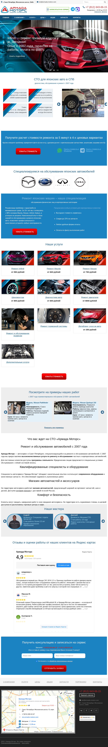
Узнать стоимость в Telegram (93, 150)
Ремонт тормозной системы (53, 326)
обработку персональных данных (60, 661)
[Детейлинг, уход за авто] (90, 322)
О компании (19, 17)
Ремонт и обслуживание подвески (17, 334)
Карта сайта (25, 743)
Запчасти (64, 17)
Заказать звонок (100, 12)
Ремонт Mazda (54, 269)
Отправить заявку (54, 668)
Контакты (77, 17)
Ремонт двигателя (89, 297)
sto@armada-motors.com (47, 2)
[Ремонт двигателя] (90, 294)
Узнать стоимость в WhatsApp (71, 150)
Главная (6, 17)
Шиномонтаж (18, 297)
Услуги (32, 17)
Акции (52, 17)
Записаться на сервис (59, 9)
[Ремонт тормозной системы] (54, 322)
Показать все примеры (54, 428)
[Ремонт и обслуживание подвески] (18, 330)
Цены (42, 17)
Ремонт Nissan (90, 269)
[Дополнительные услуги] (18, 358)
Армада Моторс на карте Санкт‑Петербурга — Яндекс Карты (54, 631)
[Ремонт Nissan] (90, 265)
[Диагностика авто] (54, 294)
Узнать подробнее (17, 56)
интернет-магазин (23, 491)
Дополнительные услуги (17, 362)
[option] (83, 103)
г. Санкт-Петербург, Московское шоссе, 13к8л (18, 2)
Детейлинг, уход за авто (89, 326)
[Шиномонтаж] (18, 294)
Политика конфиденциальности (10, 743)
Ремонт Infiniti (17, 269)
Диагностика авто (53, 297)
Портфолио (80, 682)
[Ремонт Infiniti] (18, 265)
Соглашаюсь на (55, 661)
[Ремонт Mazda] (54, 265)
